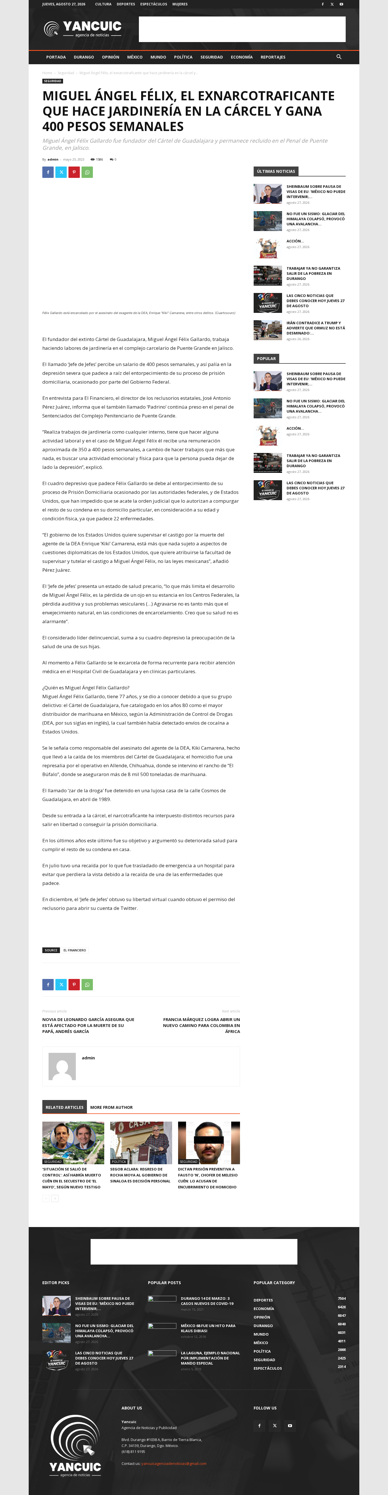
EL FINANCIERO (75, 950)
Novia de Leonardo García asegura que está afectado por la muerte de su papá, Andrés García (88, 1025)
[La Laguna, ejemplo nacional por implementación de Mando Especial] (162, 1360)
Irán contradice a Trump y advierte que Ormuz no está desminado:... (316, 328)
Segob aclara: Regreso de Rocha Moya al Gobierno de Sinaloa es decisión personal (140, 1175)
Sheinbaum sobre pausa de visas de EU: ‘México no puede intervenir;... (316, 191)
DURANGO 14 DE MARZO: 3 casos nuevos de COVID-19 (207, 1301)
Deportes (126, 4)
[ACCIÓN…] (268, 248)
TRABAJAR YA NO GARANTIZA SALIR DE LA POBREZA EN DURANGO (313, 273)
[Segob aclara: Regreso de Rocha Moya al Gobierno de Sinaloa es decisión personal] (141, 1143)
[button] (339, 57)
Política (183, 57)
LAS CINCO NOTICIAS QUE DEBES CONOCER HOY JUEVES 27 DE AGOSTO (315, 300)
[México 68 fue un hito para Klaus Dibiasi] (162, 1333)
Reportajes (273, 57)
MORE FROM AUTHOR (111, 1107)
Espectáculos (153, 4)
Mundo (158, 57)
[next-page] (55, 1198)
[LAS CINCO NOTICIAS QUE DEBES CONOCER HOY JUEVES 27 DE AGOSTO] (268, 303)
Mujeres (179, 4)
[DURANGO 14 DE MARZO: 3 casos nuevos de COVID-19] (162, 1306)
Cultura (103, 4)
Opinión (110, 57)
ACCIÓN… (295, 241)
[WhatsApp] (87, 172)
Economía (242, 57)
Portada (56, 57)
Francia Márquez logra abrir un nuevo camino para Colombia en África (201, 1025)
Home (47, 72)
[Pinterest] (74, 172)
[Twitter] (332, 4)
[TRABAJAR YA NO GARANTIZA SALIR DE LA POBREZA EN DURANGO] (268, 276)
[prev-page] (45, 1198)
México (135, 57)
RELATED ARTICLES (65, 1107)
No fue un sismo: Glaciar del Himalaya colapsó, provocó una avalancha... (316, 218)
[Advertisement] (242, 29)
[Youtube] (341, 4)
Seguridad (212, 57)
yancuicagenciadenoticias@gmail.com (173, 1463)
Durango (84, 57)
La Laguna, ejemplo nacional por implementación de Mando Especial (210, 1358)
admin (53, 159)
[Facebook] (322, 4)
